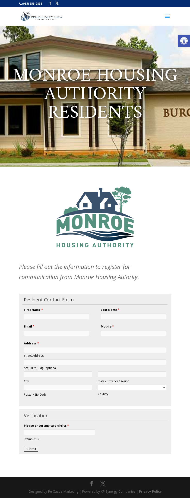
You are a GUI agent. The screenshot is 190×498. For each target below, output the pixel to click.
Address (31, 343)
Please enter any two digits (46, 425)
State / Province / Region (113, 381)
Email (29, 326)
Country (103, 394)
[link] (184, 41)
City (26, 381)
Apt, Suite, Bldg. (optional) (40, 368)
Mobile (107, 326)
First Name (33, 310)
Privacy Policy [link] (150, 491)
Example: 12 (32, 439)
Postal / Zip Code (35, 394)
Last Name (110, 310)
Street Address (34, 355)
